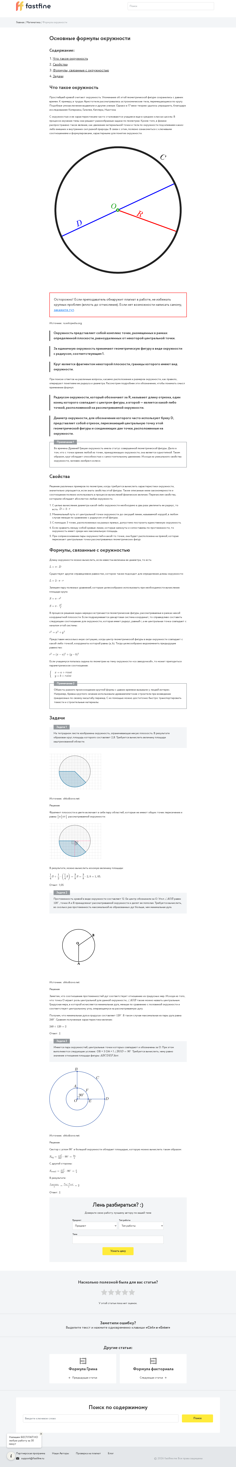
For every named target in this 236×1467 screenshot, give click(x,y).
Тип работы (124, 1220)
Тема (74, 1234)
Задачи (58, 76)
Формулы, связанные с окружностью (81, 70)
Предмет (76, 1220)
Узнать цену (118, 1251)
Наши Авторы (60, 1453)
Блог (111, 1453)
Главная (20, 22)
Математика (33, 22)
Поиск (197, 1418)
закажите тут (64, 309)
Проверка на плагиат (88, 1453)
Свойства (60, 64)
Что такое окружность (70, 58)
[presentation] (64, 509)
